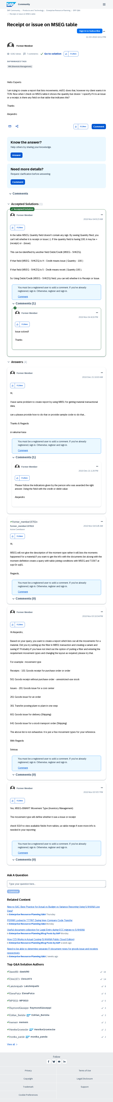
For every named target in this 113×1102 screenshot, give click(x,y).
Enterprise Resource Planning (58, 11)
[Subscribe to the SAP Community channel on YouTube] (59, 1061)
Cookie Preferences (28, 1095)
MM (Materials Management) (19, 66)
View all (11, 1044)
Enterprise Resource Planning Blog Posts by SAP (34, 933)
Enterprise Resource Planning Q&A (27, 914)
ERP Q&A (76, 11)
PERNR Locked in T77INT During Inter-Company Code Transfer (40, 920)
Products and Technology (33, 11)
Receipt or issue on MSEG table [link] (22, 14)
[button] (66, 53)
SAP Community (13, 11)
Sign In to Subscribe (89, 31)
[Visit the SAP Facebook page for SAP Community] (48, 1061)
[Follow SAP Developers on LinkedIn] (64, 1061)
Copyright (28, 1079)
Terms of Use (85, 1070)
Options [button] (104, 31)
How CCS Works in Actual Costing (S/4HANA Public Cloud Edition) (40, 939)
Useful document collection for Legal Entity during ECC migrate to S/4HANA (46, 930)
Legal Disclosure (85, 1079)
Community (24, 4)
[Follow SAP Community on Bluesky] (54, 1061)
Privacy (28, 1070)
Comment (98, 126)
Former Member (24, 46)
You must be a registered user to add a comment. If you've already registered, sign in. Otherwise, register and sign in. (52, 289)
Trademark (28, 1087)
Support (85, 1087)
